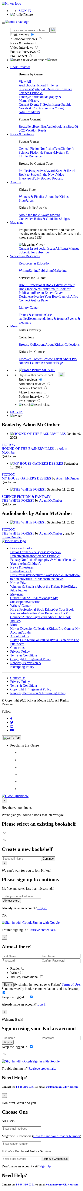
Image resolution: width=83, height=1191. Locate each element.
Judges (65, 219)
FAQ (47, 640)
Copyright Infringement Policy (30, 659)
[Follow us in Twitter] (11, 722)
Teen (57, 148)
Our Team (27, 640)
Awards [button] (15, 182)
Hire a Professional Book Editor (31, 609)
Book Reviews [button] (20, 67)
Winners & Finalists (32, 196)
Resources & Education (34, 263)
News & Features (22, 43)
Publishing (46, 270)
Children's (33, 112)
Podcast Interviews (23, 52)
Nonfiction (36, 97)
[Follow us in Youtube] (12, 730)
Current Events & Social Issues (39, 104)
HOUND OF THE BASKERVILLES (28, 448)
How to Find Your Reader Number (56, 1136)
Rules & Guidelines (47, 219)
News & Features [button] (22, 134)
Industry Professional (24, 977)
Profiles (24, 171)
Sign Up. (45, 1166)
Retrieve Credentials (55, 1158)
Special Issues (46, 248)
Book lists (39, 126)
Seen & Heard (65, 171)
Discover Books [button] (21, 548)
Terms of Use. (71, 984)
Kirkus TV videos (35, 579)
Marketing (60, 270)
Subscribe (42, 252)
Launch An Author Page (46, 363)
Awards (51, 171)
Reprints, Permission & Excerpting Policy (25, 665)
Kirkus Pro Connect (62, 628)
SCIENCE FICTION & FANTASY (26, 496)
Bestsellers (26, 126)
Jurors (30, 200)
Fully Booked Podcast (48, 178)
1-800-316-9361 (25, 1086)
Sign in (7, 984)
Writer (14, 973)
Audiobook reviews (24, 39)
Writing (24, 270)
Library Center (29, 307)
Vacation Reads (36, 130)
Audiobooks (27, 85)
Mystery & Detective (45, 89)
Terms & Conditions (23, 655)
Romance (65, 89)
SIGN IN (25, 11)
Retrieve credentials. (42, 930)
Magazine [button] (16, 222)
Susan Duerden (12, 537)
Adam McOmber (67, 478)
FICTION (8, 445)
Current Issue (28, 248)
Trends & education (32, 315)
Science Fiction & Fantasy (36, 152)
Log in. (42, 908)
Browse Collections (32, 344)
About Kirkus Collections (62, 344)
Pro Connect (19, 56)
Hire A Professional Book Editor (40, 285)
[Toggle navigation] (3, 23)
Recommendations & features (47, 318)
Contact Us (17, 678)
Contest (39, 640)
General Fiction (29, 148)
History (34, 100)
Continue (48, 858)
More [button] (13, 326)
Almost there (11, 900)
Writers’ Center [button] (20, 605)
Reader (15, 968)
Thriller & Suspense (33, 552)
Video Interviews (22, 47)
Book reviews (20, 35)
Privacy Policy (20, 651)
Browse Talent (52, 359)
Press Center (59, 640)
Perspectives (37, 171)
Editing (34, 270)
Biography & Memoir (49, 560)
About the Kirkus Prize (52, 586)
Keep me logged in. (15, 997)
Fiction (40, 85)
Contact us (17, 647)
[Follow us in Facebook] (11, 718)
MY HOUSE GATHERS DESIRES (27, 478)
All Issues (62, 248)
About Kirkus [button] (19, 636)
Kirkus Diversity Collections (29, 628)
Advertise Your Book (45, 296)
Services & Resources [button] (25, 256)
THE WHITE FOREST (18, 500)
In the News (48, 174)
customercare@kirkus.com (62, 1086)
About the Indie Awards (35, 215)
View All (25, 81)
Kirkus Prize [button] (18, 582)
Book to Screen (29, 174)
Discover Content (30, 359)
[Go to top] (11, 738)
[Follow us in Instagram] (11, 726)
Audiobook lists (57, 126)
